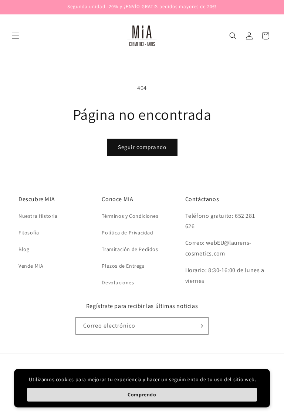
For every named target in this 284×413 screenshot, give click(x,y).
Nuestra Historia (38, 216)
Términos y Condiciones (130, 216)
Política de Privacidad (127, 232)
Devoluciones (118, 282)
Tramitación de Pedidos (130, 249)
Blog (23, 249)
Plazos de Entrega (123, 266)
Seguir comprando (142, 146)
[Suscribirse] (200, 326)
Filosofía (28, 232)
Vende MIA (30, 266)
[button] (15, 36)
